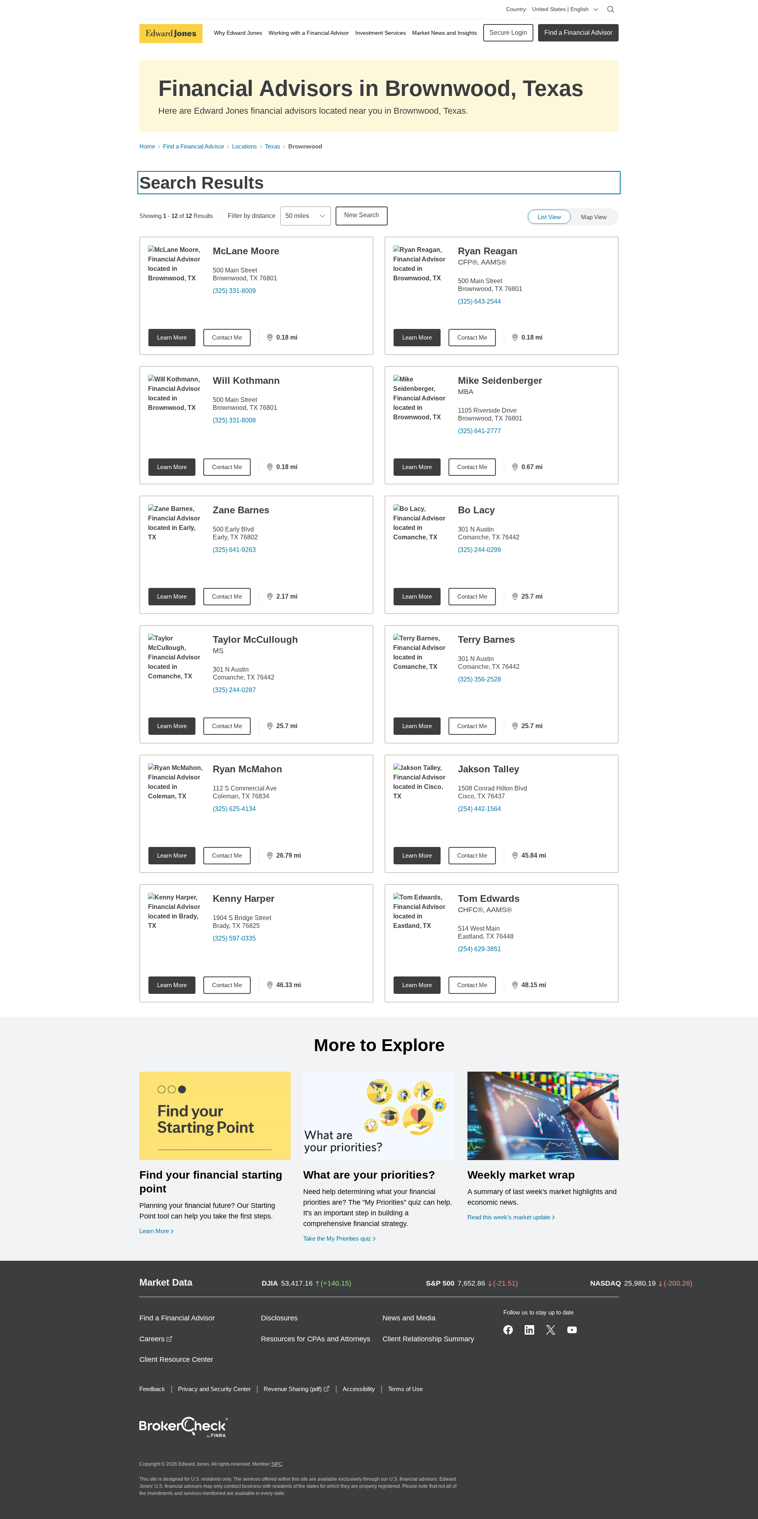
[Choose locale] (596, 9)
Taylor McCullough (255, 639)
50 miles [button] (297, 215)
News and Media (409, 1318)
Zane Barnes (241, 510)
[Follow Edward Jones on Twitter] (550, 1330)
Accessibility (359, 1389)
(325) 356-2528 (479, 679)
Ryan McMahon (247, 769)
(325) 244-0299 (479, 549)
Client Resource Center (176, 1359)
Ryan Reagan (488, 251)
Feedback (152, 1389)
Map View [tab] (594, 217)
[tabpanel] (379, 620)
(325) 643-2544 (479, 301)
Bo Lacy (476, 510)
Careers (156, 1339)
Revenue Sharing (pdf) (297, 1389)
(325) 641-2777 (479, 431)
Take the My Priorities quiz (339, 1238)
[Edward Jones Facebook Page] (508, 1330)
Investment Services (380, 33)
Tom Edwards (489, 898)
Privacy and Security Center (214, 1389)
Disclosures (279, 1318)
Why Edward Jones (238, 33)
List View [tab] (549, 217)
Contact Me (227, 337)
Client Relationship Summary (428, 1339)
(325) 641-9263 (234, 549)
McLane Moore (246, 251)
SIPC (276, 1464)
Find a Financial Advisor (578, 32)
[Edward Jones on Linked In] (529, 1330)
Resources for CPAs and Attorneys (315, 1339)
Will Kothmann (246, 380)
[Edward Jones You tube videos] (572, 1330)
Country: (516, 9)
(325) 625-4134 (234, 809)
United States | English (560, 9)
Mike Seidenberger (500, 380)
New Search (361, 215)
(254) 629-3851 (479, 949)
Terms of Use (405, 1389)
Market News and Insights (444, 33)
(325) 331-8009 (234, 290)
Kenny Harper (243, 898)
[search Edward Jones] (611, 9)
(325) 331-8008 (234, 420)
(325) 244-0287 (234, 690)
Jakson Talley (488, 769)
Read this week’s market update (508, 1217)
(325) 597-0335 (234, 938)
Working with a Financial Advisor (308, 33)
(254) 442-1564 (479, 809)
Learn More (172, 337)
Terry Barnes (486, 639)
